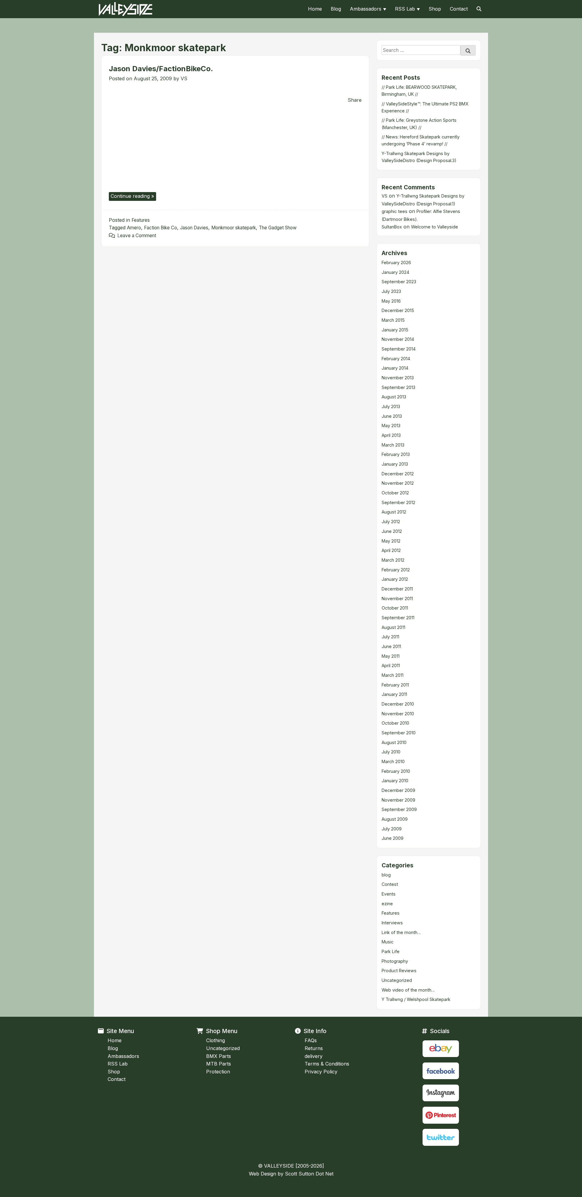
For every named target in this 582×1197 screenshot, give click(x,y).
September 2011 (398, 617)
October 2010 (395, 723)
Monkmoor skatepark (233, 228)
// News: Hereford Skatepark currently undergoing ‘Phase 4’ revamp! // (421, 140)
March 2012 (393, 560)
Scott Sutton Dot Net (309, 1174)
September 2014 (399, 348)
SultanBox (392, 226)
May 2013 (391, 425)
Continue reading (133, 197)
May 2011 (391, 656)
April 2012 (391, 550)
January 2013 (395, 464)
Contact (459, 9)
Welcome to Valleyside (434, 226)
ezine (387, 903)
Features (141, 220)
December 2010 (398, 704)
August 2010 (394, 742)
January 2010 (395, 780)
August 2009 (395, 819)
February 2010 (396, 771)
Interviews (392, 922)
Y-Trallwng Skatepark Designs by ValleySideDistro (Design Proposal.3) (419, 157)
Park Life (391, 951)
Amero (134, 228)
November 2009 (398, 800)
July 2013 (391, 406)
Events (389, 893)
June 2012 (392, 531)
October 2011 (395, 607)
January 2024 (395, 272)
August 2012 (394, 511)
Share (355, 100)
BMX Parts (218, 1056)
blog (386, 874)
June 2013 (392, 416)
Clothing (215, 1040)
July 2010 (391, 751)
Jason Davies (194, 228)
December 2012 (398, 473)
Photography (395, 961)
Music (387, 941)
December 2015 (398, 310)
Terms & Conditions (327, 1064)
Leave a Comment (136, 235)
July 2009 (392, 828)
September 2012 (398, 502)
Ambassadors (365, 9)
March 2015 (393, 320)
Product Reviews (399, 970)
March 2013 (393, 444)
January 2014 (395, 368)
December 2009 (398, 790)
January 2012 (395, 579)
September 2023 (399, 281)
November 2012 (398, 483)
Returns (314, 1048)
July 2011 (390, 636)
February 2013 (396, 454)
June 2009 (392, 838)
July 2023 (391, 291)
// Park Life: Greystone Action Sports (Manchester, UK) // (419, 124)
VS (184, 78)
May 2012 (391, 541)
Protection (218, 1072)
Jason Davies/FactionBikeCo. (161, 68)
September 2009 (399, 809)
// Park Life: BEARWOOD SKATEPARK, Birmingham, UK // (419, 91)
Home (315, 9)
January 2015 (395, 329)
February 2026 (396, 262)
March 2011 (392, 675)
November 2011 (397, 598)
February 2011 (395, 684)
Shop (435, 9)
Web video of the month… (408, 990)
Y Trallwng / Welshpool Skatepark (416, 999)
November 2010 (398, 713)
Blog (336, 9)
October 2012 (395, 492)
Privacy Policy (321, 1072)
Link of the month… (401, 932)
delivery (314, 1056)
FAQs (311, 1040)
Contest (390, 884)
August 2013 (394, 396)
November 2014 (398, 339)
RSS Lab (405, 9)
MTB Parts (218, 1064)
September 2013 (398, 387)
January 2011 (394, 694)
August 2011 (393, 627)
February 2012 (396, 569)
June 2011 (391, 646)
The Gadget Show (277, 228)
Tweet (117, 93)
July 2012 (391, 521)
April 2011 (391, 665)
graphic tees (394, 211)
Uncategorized (397, 980)
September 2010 (399, 732)
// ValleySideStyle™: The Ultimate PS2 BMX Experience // (425, 107)
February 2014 (396, 358)
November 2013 (398, 377)
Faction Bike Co (160, 228)
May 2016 (391, 301)
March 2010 (393, 761)
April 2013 (391, 435)
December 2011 (397, 588)
